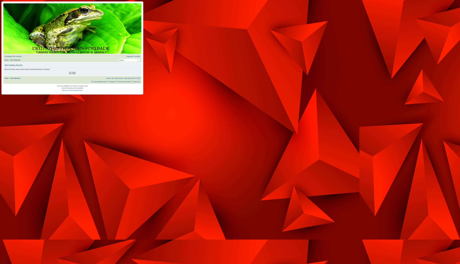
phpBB (66, 86)
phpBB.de (80, 88)
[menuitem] (14, 56)
